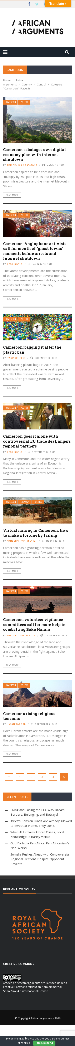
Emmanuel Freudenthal (22, 541)
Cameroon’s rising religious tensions (29, 716)
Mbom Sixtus (15, 264)
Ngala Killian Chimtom (21, 635)
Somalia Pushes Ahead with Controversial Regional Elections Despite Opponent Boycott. (39, 859)
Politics (24, 102)
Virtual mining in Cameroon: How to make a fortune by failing (36, 533)
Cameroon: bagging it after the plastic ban (32, 349)
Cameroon (11, 102)
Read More (12, 195)
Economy (24, 502)
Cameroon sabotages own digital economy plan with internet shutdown (34, 154)
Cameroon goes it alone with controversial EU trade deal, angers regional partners (37, 441)
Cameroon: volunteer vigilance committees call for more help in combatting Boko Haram (34, 624)
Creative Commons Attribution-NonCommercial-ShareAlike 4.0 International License (32, 989)
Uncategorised (16, 724)
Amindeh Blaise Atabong (22, 165)
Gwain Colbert (16, 358)
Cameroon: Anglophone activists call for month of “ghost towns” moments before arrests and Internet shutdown (34, 251)
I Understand (44, 1043)
